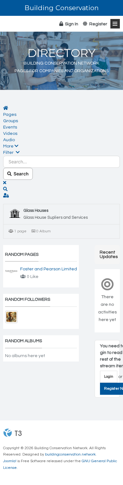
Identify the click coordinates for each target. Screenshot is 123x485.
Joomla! (9, 461)
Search (20, 173)
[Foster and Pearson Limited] (11, 271)
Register (97, 24)
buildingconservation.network (70, 454)
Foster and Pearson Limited (48, 269)
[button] (61, 146)
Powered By (12, 433)
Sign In (70, 24)
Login (108, 377)
